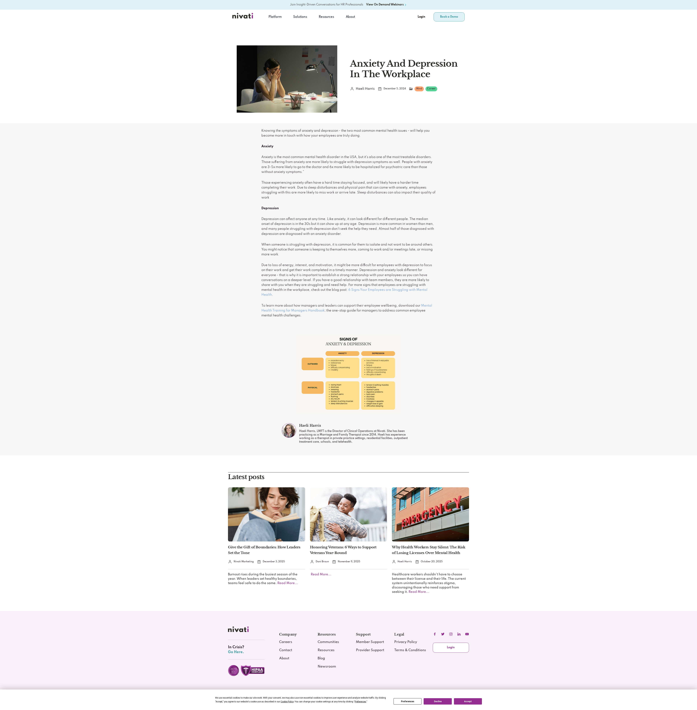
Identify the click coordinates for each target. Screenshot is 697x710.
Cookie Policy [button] (287, 701)
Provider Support (370, 650)
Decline (438, 701)
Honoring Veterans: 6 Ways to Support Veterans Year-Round (343, 550)
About (350, 17)
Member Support (370, 642)
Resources (326, 650)
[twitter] (443, 634)
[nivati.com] (239, 630)
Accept (468, 701)
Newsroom (327, 666)
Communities (328, 642)
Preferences (407, 701)
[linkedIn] (459, 634)
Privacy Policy (405, 642)
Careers (285, 642)
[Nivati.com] (243, 17)
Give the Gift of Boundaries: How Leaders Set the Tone (264, 550)
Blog (321, 658)
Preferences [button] (360, 701)
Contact (285, 650)
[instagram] (451, 634)
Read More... (287, 583)
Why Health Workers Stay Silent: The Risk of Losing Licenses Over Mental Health (428, 550)
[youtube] (467, 634)
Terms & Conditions (410, 650)
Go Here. (236, 652)
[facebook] (435, 634)
